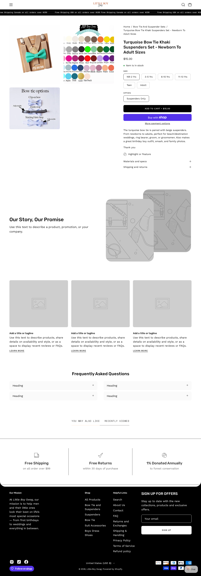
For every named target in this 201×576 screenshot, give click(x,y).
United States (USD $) (98, 563)
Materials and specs (135, 161)
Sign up (166, 530)
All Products (92, 499)
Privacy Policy (121, 540)
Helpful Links (120, 493)
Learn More (16, 350)
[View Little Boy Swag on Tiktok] (19, 562)
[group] (100, 316)
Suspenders (92, 514)
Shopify (118, 569)
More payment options (157, 123)
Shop (87, 493)
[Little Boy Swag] (100, 4)
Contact (118, 510)
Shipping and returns (135, 167)
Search (117, 499)
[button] (183, 4)
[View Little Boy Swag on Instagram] (11, 562)
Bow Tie (90, 520)
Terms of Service (124, 545)
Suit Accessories (95, 525)
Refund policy (122, 551)
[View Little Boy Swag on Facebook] (26, 562)
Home (126, 26)
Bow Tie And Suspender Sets (149, 26)
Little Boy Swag (94, 569)
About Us (119, 504)
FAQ (115, 515)
